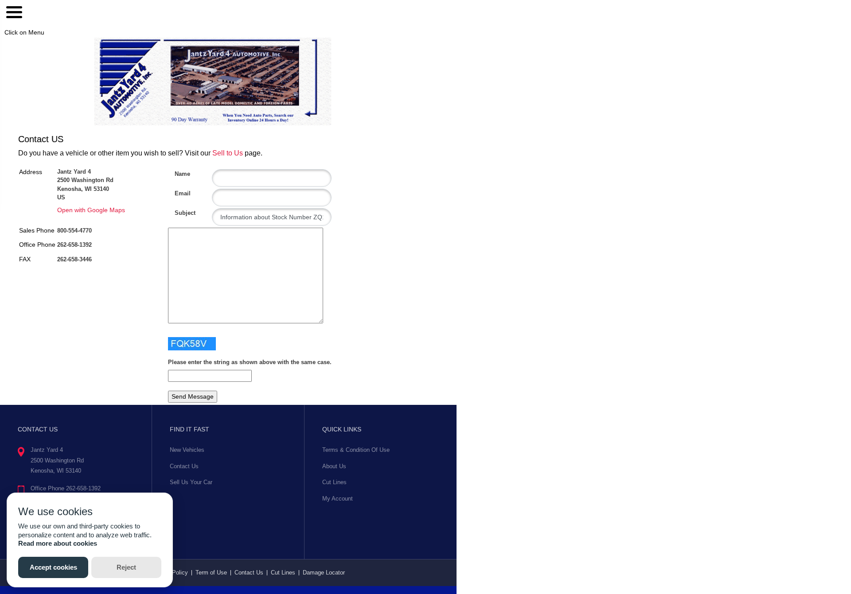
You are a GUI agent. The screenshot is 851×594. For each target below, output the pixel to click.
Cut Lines (334, 482)
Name (178, 174)
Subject (178, 213)
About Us (334, 466)
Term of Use (211, 572)
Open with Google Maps (91, 210)
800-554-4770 (74, 230)
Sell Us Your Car (191, 482)
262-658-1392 (74, 244)
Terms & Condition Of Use (356, 449)
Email (178, 193)
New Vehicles (187, 449)
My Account (337, 498)
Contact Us (184, 466)
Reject (126, 567)
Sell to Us (227, 153)
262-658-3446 (74, 259)
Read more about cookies (57, 543)
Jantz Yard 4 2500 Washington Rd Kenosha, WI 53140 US (85, 184)
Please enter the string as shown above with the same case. (250, 362)
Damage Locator (324, 572)
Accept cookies (53, 567)
